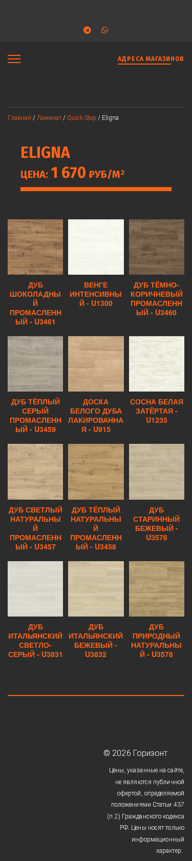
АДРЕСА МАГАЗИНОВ (151, 59)
